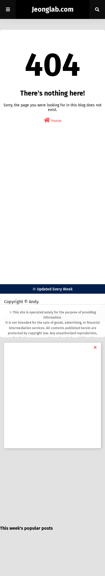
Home (55, 121)
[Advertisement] (52, 208)
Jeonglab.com (53, 9)
